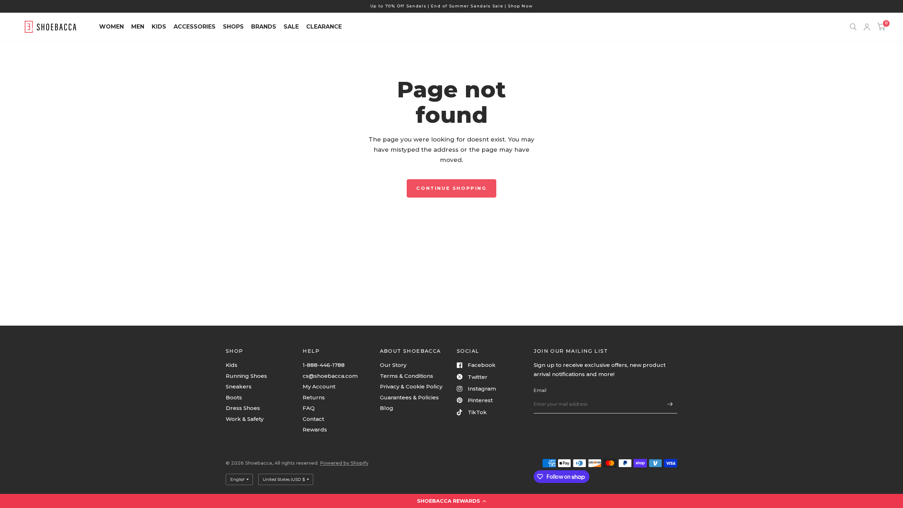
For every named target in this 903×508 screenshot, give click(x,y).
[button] (451, 501)
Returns (314, 397)
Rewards (315, 429)
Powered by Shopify (344, 463)
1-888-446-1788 (324, 365)
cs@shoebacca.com (330, 376)
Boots (234, 397)
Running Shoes (246, 376)
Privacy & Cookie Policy (411, 386)
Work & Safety (244, 419)
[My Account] (867, 27)
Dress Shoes (243, 408)
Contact (313, 419)
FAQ (309, 408)
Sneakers (238, 386)
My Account (319, 386)
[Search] (853, 27)
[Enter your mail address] (670, 404)
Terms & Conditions (406, 376)
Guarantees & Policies (409, 397)
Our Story (393, 365)
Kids (231, 365)
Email (540, 390)
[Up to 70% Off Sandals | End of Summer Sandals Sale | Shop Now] (451, 6)
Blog (386, 408)
